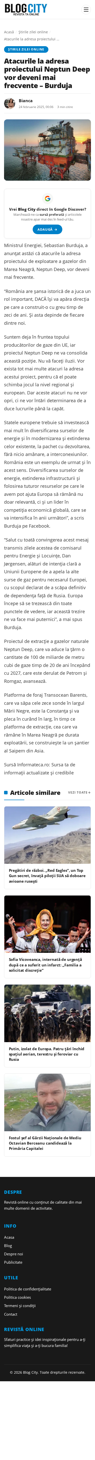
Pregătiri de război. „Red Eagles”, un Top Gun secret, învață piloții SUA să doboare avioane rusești (47, 876)
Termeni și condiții (20, 1305)
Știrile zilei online (33, 32)
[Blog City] (41, 10)
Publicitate (13, 1262)
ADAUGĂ (47, 229)
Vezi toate (78, 792)
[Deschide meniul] (86, 9)
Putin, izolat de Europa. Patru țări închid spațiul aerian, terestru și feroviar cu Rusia (47, 1054)
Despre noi (13, 1253)
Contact (10, 1314)
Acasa (9, 1237)
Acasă (9, 32)
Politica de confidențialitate (27, 1288)
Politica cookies (17, 1297)
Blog (8, 1245)
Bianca (26, 100)
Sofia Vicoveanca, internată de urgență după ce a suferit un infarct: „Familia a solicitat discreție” (45, 965)
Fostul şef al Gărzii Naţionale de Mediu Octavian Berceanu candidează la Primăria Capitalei (45, 1143)
